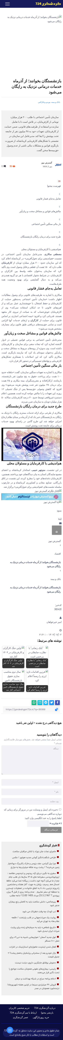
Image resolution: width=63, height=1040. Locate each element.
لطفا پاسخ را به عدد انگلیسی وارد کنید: (43, 818)
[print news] (57, 530)
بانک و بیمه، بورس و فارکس (49, 102)
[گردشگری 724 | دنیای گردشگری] (48, 3)
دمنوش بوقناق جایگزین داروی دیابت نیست (35, 962)
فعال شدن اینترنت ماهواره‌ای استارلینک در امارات (32, 947)
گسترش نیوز (46, 162)
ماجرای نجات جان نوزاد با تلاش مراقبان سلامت (34, 851)
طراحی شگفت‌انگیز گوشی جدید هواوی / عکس (34, 857)
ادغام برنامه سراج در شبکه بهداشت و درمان (35, 978)
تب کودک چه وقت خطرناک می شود (39, 911)
